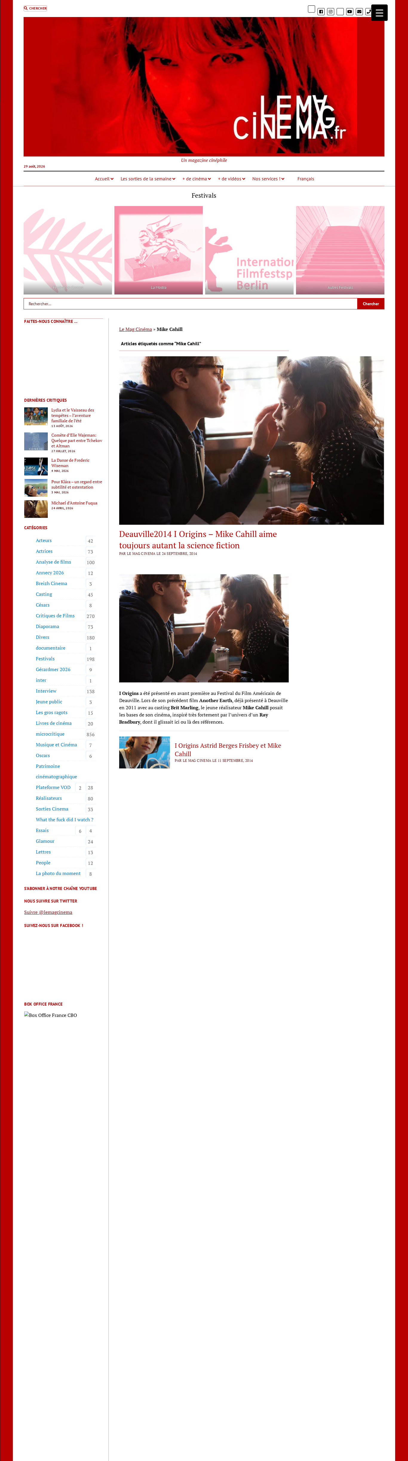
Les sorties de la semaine (146, 179)
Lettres (43, 851)
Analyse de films (53, 561)
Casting (44, 594)
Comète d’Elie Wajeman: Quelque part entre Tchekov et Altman (76, 440)
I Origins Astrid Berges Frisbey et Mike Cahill (228, 749)
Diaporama (47, 626)
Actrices (44, 551)
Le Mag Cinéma (135, 329)
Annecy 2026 (50, 572)
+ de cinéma (194, 179)
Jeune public (49, 701)
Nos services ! (266, 179)
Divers (42, 637)
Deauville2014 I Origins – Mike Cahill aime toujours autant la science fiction (198, 539)
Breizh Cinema (51, 583)
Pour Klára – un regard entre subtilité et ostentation (76, 484)
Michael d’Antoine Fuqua (74, 503)
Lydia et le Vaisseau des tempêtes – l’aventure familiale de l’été (72, 415)
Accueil (102, 179)
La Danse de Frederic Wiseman (70, 463)
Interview (46, 690)
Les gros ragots (52, 712)
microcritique (50, 733)
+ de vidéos (229, 179)
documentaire (50, 647)
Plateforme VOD (53, 787)
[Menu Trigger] (379, 12)
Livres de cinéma (54, 723)
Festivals (45, 658)
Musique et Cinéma (56, 744)
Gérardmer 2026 (53, 669)
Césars (43, 604)
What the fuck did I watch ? (64, 819)
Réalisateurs (49, 798)
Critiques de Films (55, 615)
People (43, 862)
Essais (42, 830)
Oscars (43, 755)
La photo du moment (58, 873)
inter (41, 680)
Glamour (45, 841)
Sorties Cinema (52, 808)
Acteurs (44, 540)
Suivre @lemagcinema (48, 912)
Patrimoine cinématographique (56, 771)
